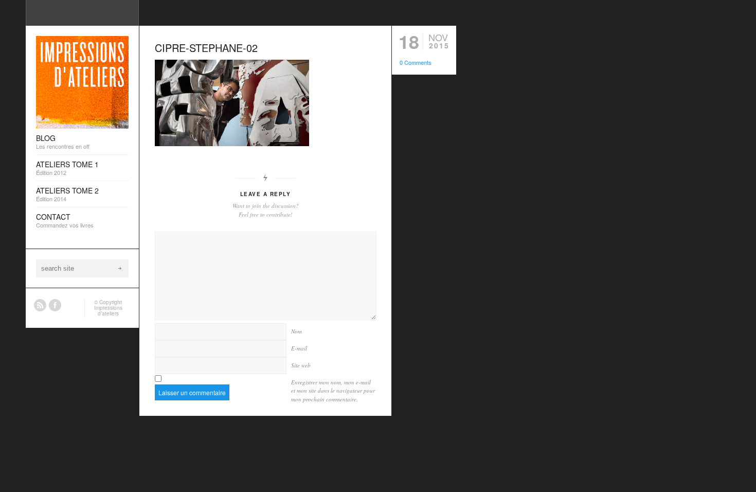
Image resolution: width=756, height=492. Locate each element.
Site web (301, 365)
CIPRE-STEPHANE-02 (206, 47)
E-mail (299, 348)
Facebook (55, 305)
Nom (296, 331)
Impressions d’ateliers (108, 310)
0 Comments (415, 62)
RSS (40, 305)
